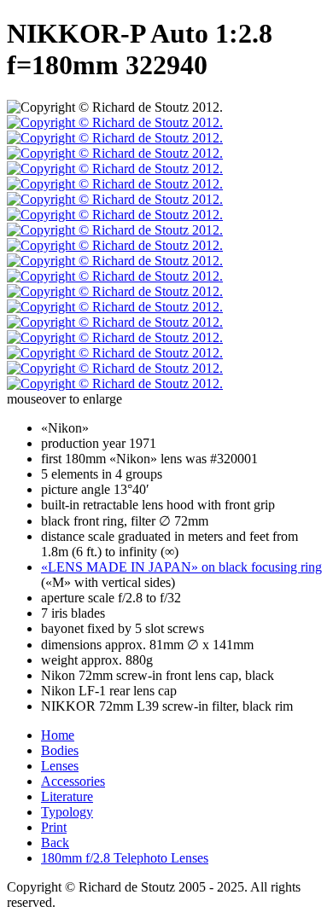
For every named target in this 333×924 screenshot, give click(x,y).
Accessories (73, 781)
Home (57, 735)
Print (54, 827)
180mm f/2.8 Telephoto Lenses (124, 858)
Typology (67, 812)
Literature (67, 796)
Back (55, 842)
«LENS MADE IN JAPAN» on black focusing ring (181, 567)
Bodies (60, 750)
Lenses (60, 765)
